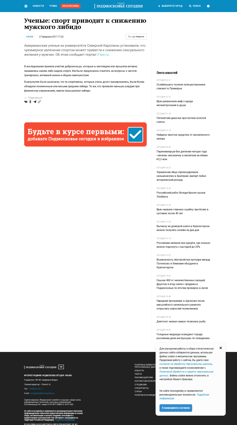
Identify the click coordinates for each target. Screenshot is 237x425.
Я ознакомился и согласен (176, 407)
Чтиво (53, 6)
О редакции (141, 384)
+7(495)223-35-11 (36, 389)
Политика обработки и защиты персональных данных (151, 366)
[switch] (210, 6)
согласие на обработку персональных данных (185, 363)
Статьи (138, 391)
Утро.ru (103, 54)
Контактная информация (148, 381)
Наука (29, 37)
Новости (38, 6)
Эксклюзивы (70, 6)
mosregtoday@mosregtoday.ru (42, 393)
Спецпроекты (142, 388)
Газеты (138, 374)
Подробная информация (64, 420)
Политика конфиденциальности (152, 395)
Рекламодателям (144, 377)
